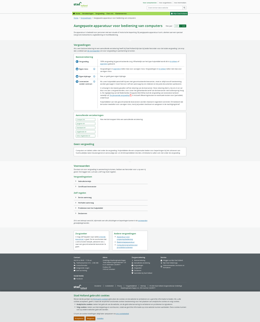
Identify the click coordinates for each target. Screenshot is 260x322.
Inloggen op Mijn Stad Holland (173, 260)
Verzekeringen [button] (87, 13)
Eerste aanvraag (85, 197)
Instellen (100, 318)
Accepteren (79, 318)
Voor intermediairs (180, 3)
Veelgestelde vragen (82, 268)
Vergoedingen (86, 18)
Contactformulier (81, 265)
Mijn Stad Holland (180, 13)
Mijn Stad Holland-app (170, 263)
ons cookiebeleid (122, 314)
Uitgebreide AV (81, 132)
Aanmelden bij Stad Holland (143, 273)
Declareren (82, 213)
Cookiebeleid (109, 286)
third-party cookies (100, 299)
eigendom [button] (104, 64)
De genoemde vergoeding (121, 95)
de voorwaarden (93, 51)
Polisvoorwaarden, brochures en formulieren (173, 266)
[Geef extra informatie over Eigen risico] (94, 69)
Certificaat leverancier (87, 186)
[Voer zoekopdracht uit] (184, 8)
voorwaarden (142, 220)
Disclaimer (97, 286)
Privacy (119, 286)
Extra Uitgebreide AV (83, 136)
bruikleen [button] (173, 61)
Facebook (79, 279)
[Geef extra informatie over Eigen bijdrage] (94, 76)
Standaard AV (81, 128)
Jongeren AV (81, 124)
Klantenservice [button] (121, 13)
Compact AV (81, 119)
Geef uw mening (81, 270)
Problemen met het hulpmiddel (90, 208)
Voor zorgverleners (165, 3)
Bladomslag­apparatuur (126, 242)
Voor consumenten (150, 3)
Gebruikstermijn (84, 181)
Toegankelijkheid (131, 286)
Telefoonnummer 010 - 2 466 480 (87, 263)
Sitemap (143, 286)
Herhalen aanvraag (86, 203)
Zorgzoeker (138, 268)
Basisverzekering (139, 260)
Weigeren (90, 318)
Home (78, 13)
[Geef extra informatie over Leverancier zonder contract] (94, 81)
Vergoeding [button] (99, 13)
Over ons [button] (109, 13)
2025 (176, 26)
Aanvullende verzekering (142, 263)
